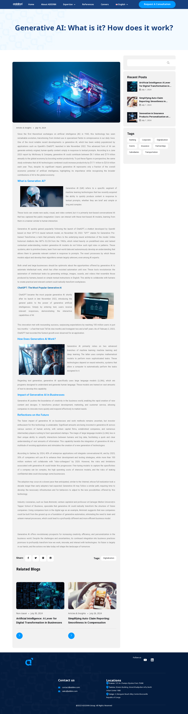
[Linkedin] (152, 660)
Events (132, 146)
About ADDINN (48, 4)
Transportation (151, 152)
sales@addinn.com (70, 691)
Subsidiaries (134, 152)
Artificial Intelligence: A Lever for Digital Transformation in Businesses (154, 86)
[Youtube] (145, 660)
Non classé (21, 613)
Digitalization (162, 140)
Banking (132, 140)
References (88, 4)
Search (168, 62)
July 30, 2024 (37, 613)
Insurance (145, 146)
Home (31, 4)
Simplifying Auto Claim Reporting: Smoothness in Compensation (152, 101)
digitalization (108, 558)
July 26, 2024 (96, 613)
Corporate (146, 140)
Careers (105, 4)
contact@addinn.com (71, 687)
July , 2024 (146, 90)
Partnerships (160, 146)
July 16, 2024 (40, 128)
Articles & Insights (23, 128)
